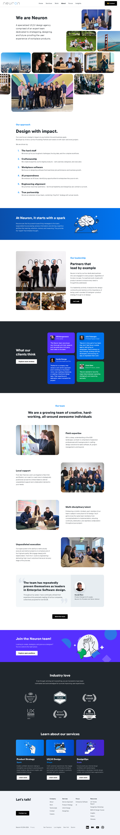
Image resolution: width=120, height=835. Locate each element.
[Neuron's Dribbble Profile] (102, 827)
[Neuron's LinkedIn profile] (87, 827)
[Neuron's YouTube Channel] (97, 827)
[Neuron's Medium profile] (92, 827)
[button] (70, 3)
